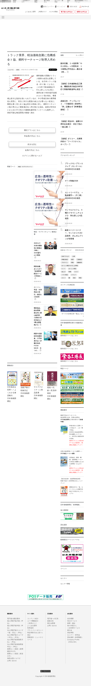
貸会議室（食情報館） (75, 637)
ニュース (10, 69)
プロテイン (65, 262)
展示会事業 (51, 623)
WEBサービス (5, 1)
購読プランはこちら (32, 130)
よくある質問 (32, 625)
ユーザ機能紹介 (32, 621)
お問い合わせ (12, 661)
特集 (72, 262)
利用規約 (30, 628)
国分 (74, 277)
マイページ (46, 671)
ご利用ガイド (42, 11)
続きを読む (32, 144)
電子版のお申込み (67, 12)
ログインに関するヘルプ (32, 156)
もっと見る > (80, 55)
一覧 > (55, 239)
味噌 (70, 271)
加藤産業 (79, 262)
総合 (18, 69)
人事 (73, 256)
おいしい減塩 (72, 268)
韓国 (80, 277)
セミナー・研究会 (59, 1)
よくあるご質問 (30, 11)
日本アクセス (65, 256)
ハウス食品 (65, 274)
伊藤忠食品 (65, 259)
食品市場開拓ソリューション (81, 1)
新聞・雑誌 (37, 1)
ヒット (63, 268)
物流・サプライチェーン (25, 166)
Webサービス (72, 621)
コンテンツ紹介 (32, 618)
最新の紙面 (73, 6)
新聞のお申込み (82, 12)
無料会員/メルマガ (13, 658)
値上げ (63, 271)
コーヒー (73, 274)
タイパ (63, 277)
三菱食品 (79, 259)
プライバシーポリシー (35, 630)
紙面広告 (50, 621)
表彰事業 (70, 632)
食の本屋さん (47, 1)
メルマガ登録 (53, 11)
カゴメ (76, 271)
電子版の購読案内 (13, 618)
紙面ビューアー (48, 6)
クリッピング (61, 6)
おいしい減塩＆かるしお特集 (70, 265)
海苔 (72, 259)
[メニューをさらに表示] (3, 17)
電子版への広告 (52, 618)
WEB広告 (14, 1)
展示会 (68, 1)
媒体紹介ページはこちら (69, 335)
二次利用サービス (26, 1)
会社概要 (70, 618)
